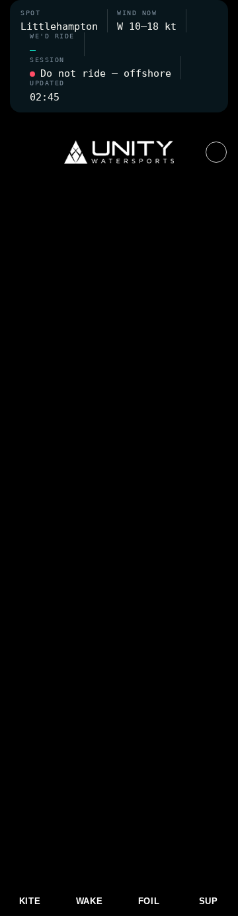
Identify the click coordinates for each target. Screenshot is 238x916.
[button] (119, 120)
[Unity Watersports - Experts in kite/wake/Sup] (119, 152)
